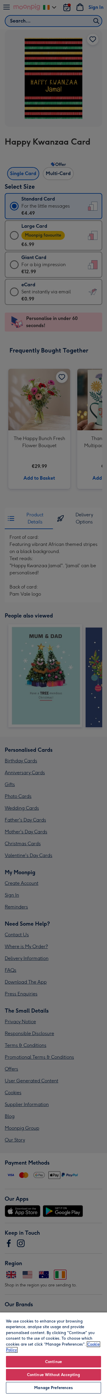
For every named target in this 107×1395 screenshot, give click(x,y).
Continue (53, 1362)
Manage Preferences (53, 1388)
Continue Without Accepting (53, 1375)
